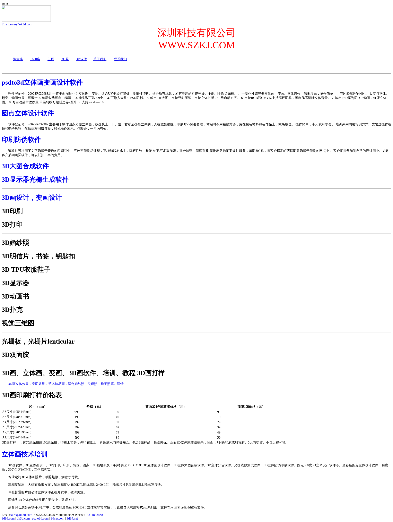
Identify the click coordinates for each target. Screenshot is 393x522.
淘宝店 (18, 59)
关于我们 (99, 59)
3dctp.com (57, 518)
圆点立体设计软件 (28, 113)
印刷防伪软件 (21, 139)
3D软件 (81, 59)
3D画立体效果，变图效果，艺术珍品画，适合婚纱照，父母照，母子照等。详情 (66, 384)
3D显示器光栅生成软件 (35, 179)
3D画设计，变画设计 (32, 197)
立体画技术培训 (24, 454)
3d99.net (72, 518)
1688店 (35, 59)
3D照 (65, 59)
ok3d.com (23, 518)
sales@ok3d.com (21, 514)
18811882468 (94, 514)
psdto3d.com (40, 518)
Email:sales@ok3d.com (17, 24)
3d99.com (8, 518)
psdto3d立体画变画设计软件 (42, 82)
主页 (50, 59)
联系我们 (120, 59)
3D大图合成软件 (25, 166)
